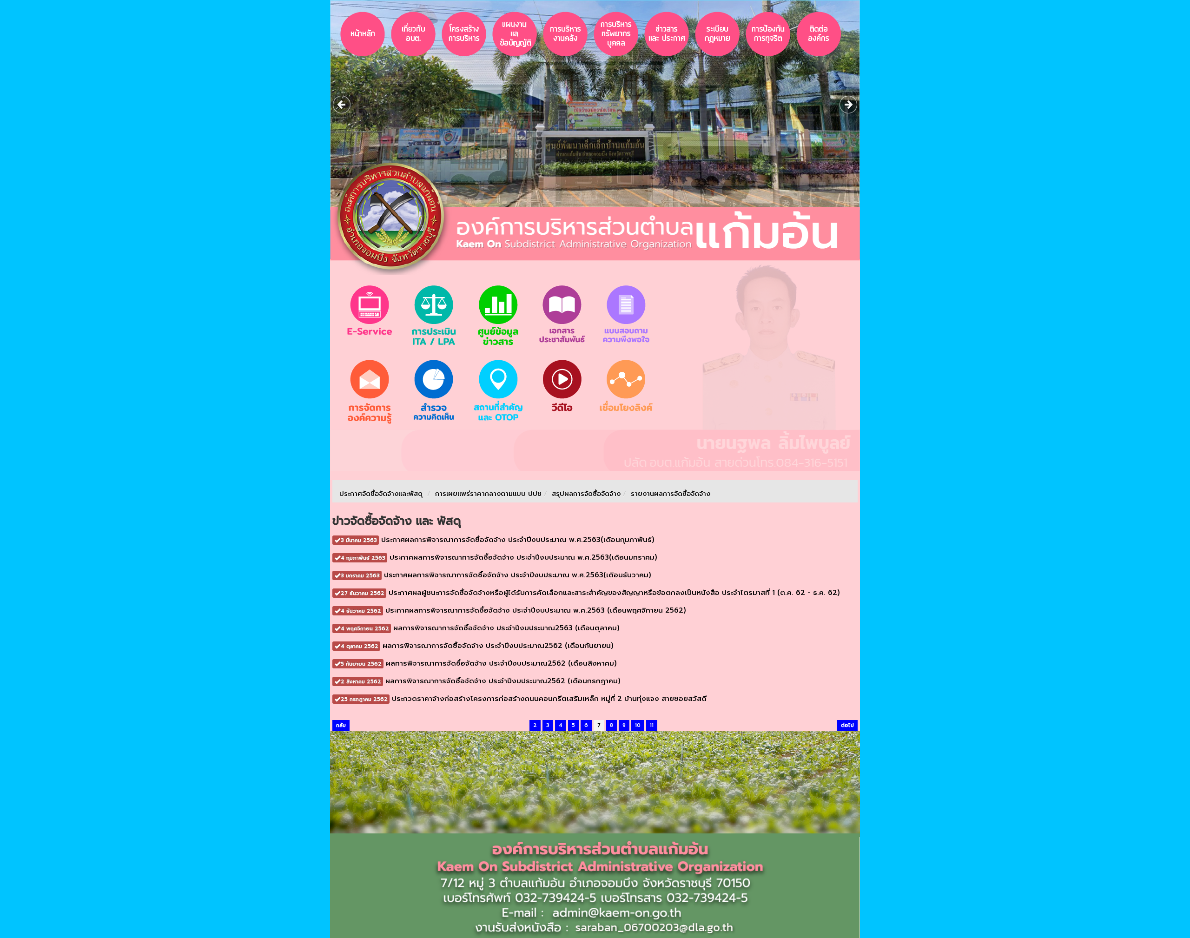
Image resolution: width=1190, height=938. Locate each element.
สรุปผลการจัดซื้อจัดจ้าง (586, 494)
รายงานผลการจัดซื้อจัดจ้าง (670, 494)
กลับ (341, 725)
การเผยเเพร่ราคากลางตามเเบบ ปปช (488, 494)
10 (638, 725)
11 (652, 725)
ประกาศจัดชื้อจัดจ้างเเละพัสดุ (381, 494)
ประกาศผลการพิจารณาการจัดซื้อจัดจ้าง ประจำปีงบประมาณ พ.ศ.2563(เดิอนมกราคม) (499, 557)
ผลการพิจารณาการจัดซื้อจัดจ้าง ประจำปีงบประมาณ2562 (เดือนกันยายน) (477, 646)
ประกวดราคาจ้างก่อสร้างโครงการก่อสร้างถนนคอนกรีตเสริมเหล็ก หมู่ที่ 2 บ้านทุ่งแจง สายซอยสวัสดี (524, 699)
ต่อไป (847, 725)
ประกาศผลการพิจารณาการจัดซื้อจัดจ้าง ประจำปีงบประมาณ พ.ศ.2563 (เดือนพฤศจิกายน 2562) (513, 610)
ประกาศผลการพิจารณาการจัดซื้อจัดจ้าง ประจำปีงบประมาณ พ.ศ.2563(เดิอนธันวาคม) (496, 575)
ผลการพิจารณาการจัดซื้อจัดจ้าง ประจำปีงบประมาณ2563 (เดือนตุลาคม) (480, 628)
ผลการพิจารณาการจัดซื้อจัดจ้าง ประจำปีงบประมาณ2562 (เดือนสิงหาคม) (479, 663)
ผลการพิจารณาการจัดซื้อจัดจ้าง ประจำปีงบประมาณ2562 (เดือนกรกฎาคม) (481, 681)
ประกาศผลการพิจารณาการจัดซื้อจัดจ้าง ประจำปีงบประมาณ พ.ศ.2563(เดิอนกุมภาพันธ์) (497, 540)
